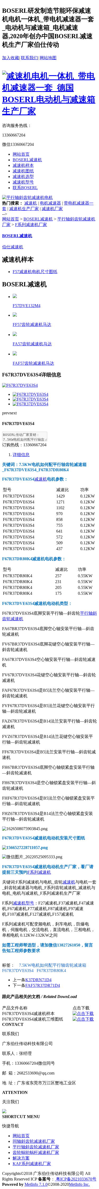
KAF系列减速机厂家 (32, 1163)
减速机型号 (23, 182)
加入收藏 (10, 58)
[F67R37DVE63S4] (30, 394)
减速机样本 (23, 165)
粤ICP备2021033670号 (75, 1179)
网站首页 (21, 154)
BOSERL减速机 (27, 160)
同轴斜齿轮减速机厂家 (34, 1141)
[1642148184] (83, 1019)
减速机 (30, 203)
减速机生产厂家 (24, 208)
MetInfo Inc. (79, 1184)
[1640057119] (83, 1013)
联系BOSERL (25, 187)
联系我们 (29, 58)
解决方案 (21, 1158)
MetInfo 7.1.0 (36, 1184)
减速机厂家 (52, 208)
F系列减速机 (39, 872)
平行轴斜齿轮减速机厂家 (36, 1147)
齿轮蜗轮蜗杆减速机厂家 (36, 1152)
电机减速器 (50, 203)
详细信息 (21, 454)
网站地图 (48, 58)
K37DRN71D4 (38, 980)
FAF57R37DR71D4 (42, 985)
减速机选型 (23, 176)
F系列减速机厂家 (31, 224)
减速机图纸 (23, 171)
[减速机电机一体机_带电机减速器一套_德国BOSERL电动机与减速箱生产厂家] (49, 111)
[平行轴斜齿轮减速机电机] (27, 197)
